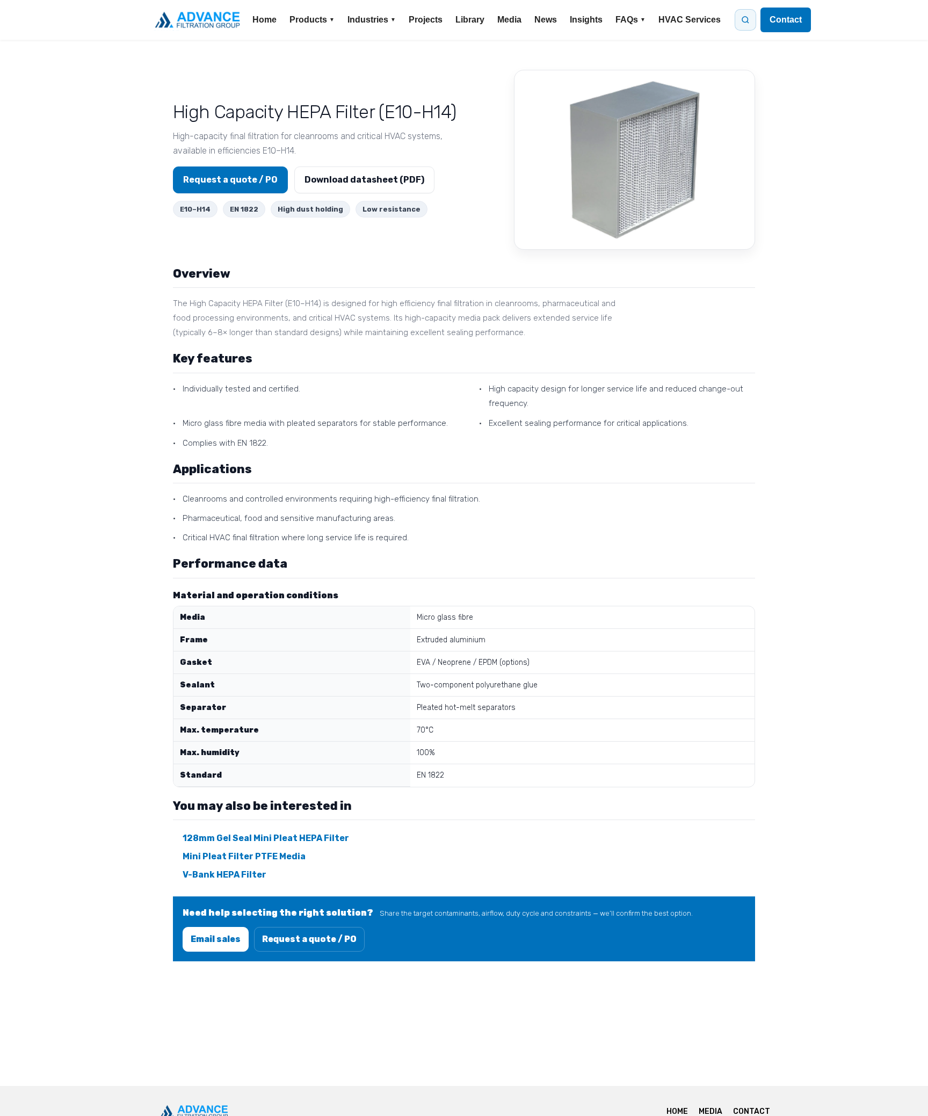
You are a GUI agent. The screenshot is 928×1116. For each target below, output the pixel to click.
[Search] (745, 20)
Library (469, 19)
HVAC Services (689, 19)
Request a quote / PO (230, 180)
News (545, 19)
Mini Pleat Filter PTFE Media (244, 856)
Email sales (216, 939)
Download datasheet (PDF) (364, 180)
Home (264, 19)
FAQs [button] (630, 19)
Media (509, 19)
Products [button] (312, 19)
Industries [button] (371, 19)
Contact (786, 19)
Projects (426, 19)
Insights (586, 19)
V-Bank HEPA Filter (224, 874)
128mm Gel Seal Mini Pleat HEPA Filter (266, 838)
